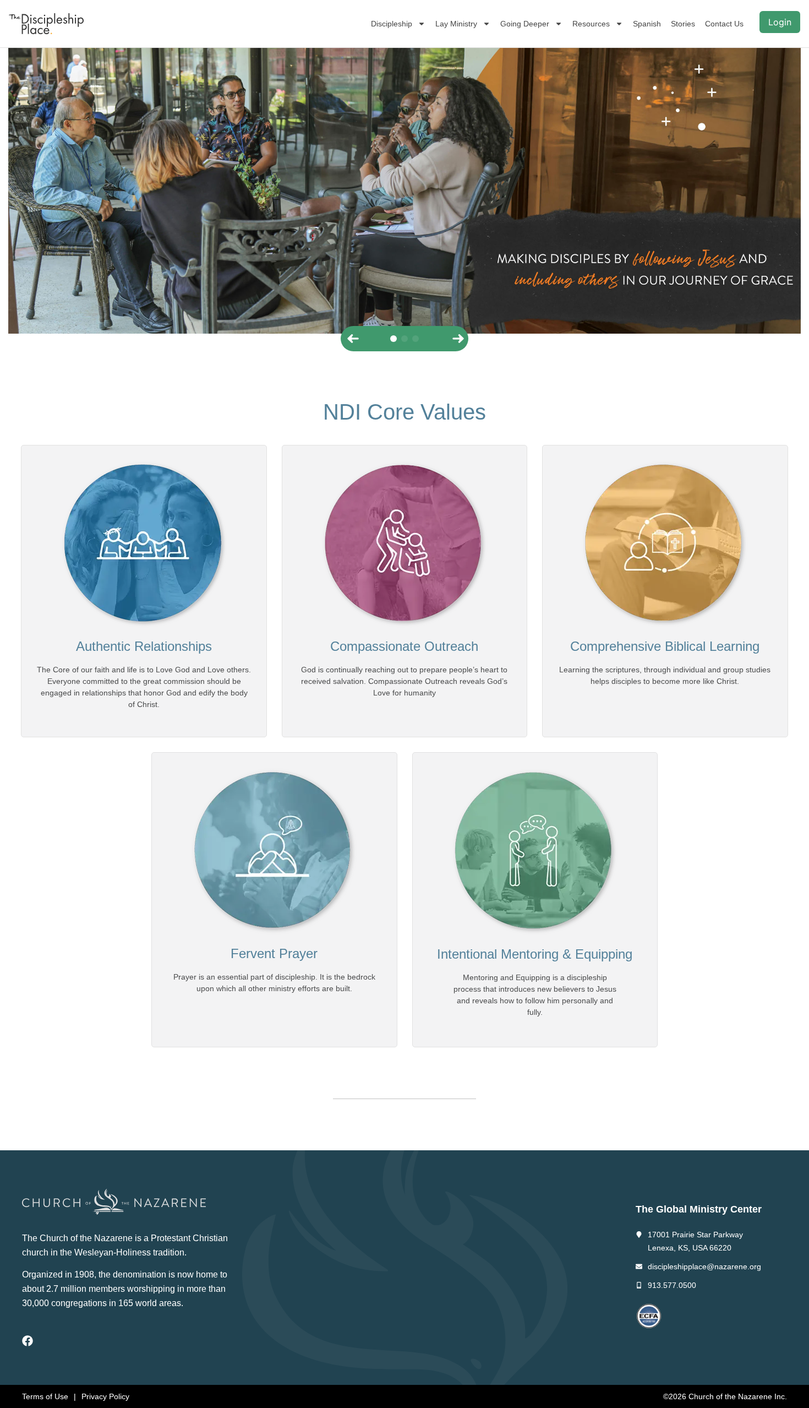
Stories (683, 23)
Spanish (647, 23)
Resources (591, 23)
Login (779, 22)
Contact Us (724, 23)
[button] (352, 338)
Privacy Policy (105, 1396)
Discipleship (391, 23)
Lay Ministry (456, 23)
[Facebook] (27, 1340)
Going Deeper (524, 23)
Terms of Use (45, 1396)
